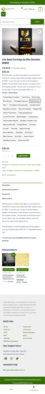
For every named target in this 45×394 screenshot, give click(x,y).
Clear (4, 144)
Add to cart (23, 156)
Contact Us (27, 329)
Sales (29, 165)
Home (6, 327)
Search (37, 22)
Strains (4, 93)
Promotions (23, 165)
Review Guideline (29, 332)
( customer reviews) (18, 68)
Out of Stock (27, 338)
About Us (7, 329)
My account (27, 327)
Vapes (34, 165)
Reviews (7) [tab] (6, 194)
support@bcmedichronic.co (15, 370)
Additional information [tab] (10, 189)
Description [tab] (6, 185)
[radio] (11, 97)
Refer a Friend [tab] (7, 198)
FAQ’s (5, 332)
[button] (39, 31)
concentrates (15, 207)
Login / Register (29, 9)
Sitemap (6, 338)
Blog (5, 335)
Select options (8, 269)
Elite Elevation (27, 170)
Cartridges (9, 170)
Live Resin (36, 170)
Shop (25, 335)
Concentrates (14, 165)
